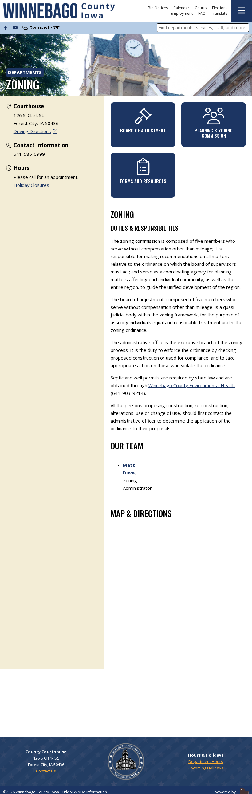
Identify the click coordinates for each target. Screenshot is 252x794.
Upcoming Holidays (205, 768)
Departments (25, 72)
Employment (182, 13)
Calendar (181, 8)
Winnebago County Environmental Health (191, 385)
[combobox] (203, 27)
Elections (219, 8)
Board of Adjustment (143, 130)
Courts (201, 8)
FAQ (202, 13)
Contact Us (46, 771)
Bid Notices (158, 8)
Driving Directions (32, 131)
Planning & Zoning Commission (214, 133)
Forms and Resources (143, 181)
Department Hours (205, 761)
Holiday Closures (31, 185)
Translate (219, 13)
